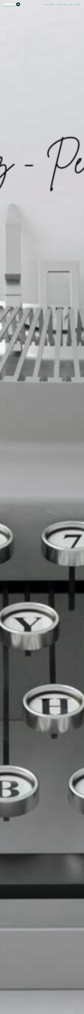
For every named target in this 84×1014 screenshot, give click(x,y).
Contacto (71, 4)
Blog (64, 4)
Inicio (45, 4)
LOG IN (77, 4)
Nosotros (52, 4)
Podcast (59, 4)
